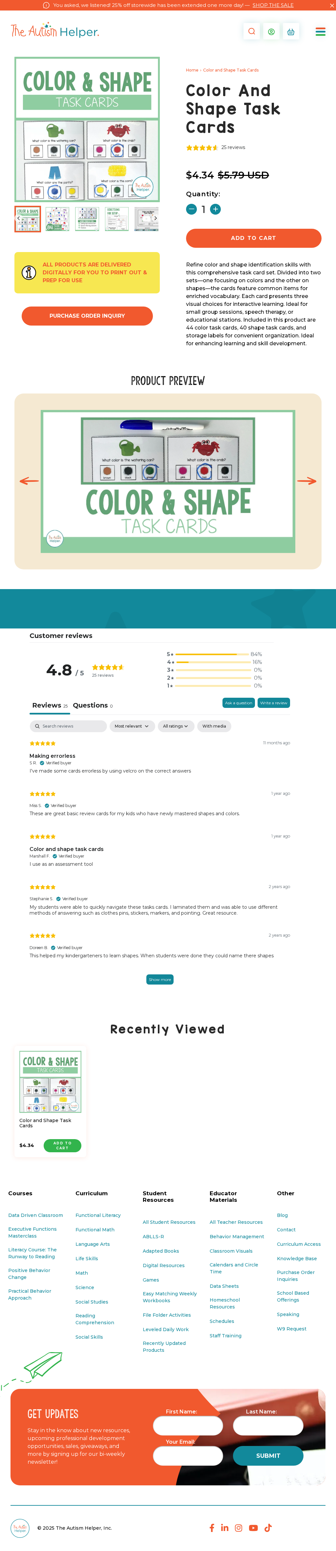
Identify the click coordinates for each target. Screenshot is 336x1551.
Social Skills (89, 1337)
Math (81, 1273)
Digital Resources (164, 1265)
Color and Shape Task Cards (45, 1123)
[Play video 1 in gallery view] (146, 219)
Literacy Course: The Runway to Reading (32, 1253)
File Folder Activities (167, 1315)
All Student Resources (169, 1222)
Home (192, 70)
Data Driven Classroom (35, 1215)
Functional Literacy (98, 1215)
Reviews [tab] (50, 705)
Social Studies (91, 1302)
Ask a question (238, 702)
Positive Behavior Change (29, 1273)
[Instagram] (238, 1528)
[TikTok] (268, 1528)
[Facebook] (212, 1528)
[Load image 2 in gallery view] (57, 219)
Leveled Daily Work (166, 1329)
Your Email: (180, 1442)
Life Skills (86, 1259)
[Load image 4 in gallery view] (117, 219)
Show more (160, 979)
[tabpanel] (160, 859)
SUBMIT (268, 1455)
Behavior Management (237, 1237)
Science (84, 1287)
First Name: (181, 1412)
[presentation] (29, 481)
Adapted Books (161, 1251)
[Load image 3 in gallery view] (87, 219)
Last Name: (261, 1412)
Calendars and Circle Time (234, 1268)
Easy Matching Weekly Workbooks (170, 1297)
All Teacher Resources (236, 1222)
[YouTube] (253, 1528)
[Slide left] (18, 218)
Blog (282, 1215)
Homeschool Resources (225, 1303)
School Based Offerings (293, 1296)
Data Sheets (224, 1286)
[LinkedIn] (224, 1528)
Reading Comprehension (94, 1319)
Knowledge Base (297, 1259)
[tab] (93, 706)
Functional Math (95, 1230)
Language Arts (92, 1244)
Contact (286, 1230)
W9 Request (291, 1329)
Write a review (273, 702)
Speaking (288, 1314)
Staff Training (226, 1336)
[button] (250, 31)
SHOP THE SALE (273, 5)
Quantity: (203, 194)
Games (151, 1280)
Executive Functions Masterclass (32, 1232)
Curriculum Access (299, 1244)
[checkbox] (214, 726)
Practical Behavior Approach (29, 1294)
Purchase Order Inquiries (296, 1275)
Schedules (222, 1321)
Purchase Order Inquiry (87, 316)
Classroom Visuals (231, 1251)
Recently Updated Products (164, 1346)
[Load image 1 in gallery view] (27, 219)
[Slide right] (156, 218)
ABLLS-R (153, 1237)
